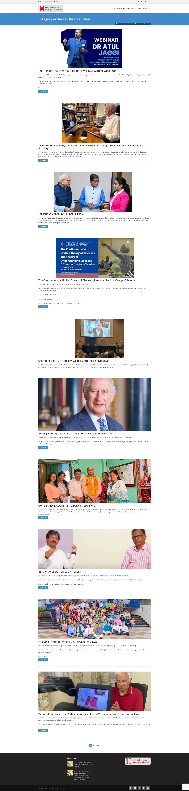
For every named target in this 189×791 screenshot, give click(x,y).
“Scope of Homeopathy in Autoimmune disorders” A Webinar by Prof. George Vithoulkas (88, 714)
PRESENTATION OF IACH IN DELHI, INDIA (61, 214)
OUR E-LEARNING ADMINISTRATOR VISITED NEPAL (66, 505)
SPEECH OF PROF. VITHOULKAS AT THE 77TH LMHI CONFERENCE (74, 361)
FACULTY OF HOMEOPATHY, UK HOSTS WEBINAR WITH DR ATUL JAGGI (77, 71)
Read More (43, 91)
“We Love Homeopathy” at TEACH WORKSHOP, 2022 (67, 641)
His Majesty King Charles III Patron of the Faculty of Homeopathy (75, 433)
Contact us (146, 8)
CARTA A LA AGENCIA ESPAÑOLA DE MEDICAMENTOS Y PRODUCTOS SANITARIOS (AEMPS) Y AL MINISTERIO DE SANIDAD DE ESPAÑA (83, 775)
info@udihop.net (59, 1)
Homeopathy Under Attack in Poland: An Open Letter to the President (83, 764)
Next (97, 745)
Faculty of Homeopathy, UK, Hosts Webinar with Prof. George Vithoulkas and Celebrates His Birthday (90, 147)
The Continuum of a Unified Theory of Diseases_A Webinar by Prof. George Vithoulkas (87, 280)
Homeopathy (130, 8)
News (139, 8)
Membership (121, 8)
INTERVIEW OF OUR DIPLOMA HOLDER (59, 571)
